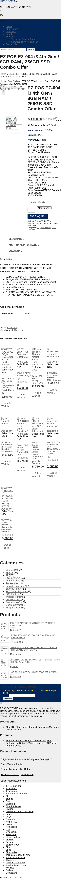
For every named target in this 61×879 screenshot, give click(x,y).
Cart (8, 801)
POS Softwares (13, 745)
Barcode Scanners (15, 586)
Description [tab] (16, 239)
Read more (52, 431)
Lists (8, 829)
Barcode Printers (14, 589)
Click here (12, 327)
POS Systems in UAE (17, 740)
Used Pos (11, 31)
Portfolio (10, 839)
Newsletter (11, 834)
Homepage (11, 827)
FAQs (8, 816)
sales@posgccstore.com (13, 781)
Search (31, 49)
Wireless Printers (14, 597)
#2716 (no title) (13, 786)
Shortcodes (11, 852)
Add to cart (44, 208)
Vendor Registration (16, 865)
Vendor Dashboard (15, 862)
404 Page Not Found (16, 793)
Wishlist (10, 868)
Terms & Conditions (39, 727)
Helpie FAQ (11, 822)
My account (11, 832)
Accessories (12, 583)
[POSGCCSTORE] (9, 1)
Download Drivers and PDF (25, 42)
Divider (9, 809)
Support (10, 36)
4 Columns (11, 791)
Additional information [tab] (24, 245)
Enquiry (9, 814)
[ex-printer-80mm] (9, 125)
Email (6, 695)
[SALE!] (23, 354)
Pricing (9, 842)
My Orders (54, 727)
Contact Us (11, 44)
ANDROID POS (14, 599)
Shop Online (12, 29)
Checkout (10, 804)
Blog (19, 729)
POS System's (13, 578)
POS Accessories (34, 743)
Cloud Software (13, 806)
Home (9, 26)
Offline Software (14, 837)
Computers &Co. (14, 602)
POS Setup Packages (17, 591)
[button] (37, 202)
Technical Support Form (23, 39)
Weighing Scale (14, 607)
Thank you (11, 860)
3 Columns (11, 788)
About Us (10, 727)
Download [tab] (15, 251)
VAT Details (52, 125)
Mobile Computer (14, 605)
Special (9, 572)
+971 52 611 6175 (10, 774)
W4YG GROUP (16, 877)
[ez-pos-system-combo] (13, 98)
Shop (11, 74)
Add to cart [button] (6, 367)
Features (10, 819)
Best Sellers (14, 81)
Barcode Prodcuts (37, 740)
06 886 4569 (27, 774)
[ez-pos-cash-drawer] (11, 128)
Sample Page (12, 845)
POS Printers (12, 594)
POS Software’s (14, 580)
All (38, 228)
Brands (9, 34)
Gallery (9, 870)
